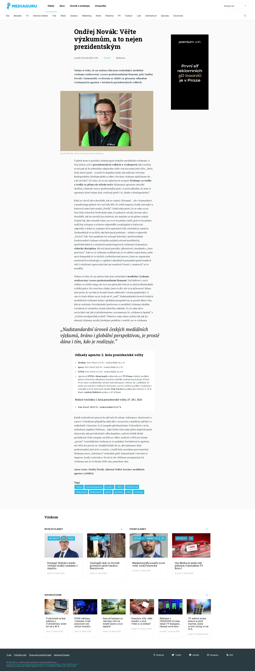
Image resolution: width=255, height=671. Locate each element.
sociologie (138, 492)
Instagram (214, 655)
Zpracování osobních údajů (40, 655)
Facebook (160, 655)
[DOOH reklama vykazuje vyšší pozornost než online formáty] (85, 618)
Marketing (86, 16)
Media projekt (96, 492)
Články (51, 6)
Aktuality (18, 16)
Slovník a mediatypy (80, 6)
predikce (109, 487)
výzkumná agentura (94, 487)
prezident (119, 492)
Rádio (63, 16)
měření (108, 492)
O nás (9, 655)
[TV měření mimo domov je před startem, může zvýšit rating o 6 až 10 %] (199, 618)
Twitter (178, 655)
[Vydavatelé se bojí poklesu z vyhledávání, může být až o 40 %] (57, 618)
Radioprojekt (81, 492)
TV (27, 16)
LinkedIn (195, 655)
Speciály (165, 16)
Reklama (109, 16)
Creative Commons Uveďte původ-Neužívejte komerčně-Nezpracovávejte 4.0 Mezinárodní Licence (42, 664)
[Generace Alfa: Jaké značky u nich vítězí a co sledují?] (142, 618)
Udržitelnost (151, 16)
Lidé (139, 16)
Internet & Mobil (40, 16)
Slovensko (178, 16)
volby (128, 492)
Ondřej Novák (132, 487)
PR (119, 16)
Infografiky (100, 6)
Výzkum (128, 16)
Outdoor (74, 16)
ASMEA (119, 487)
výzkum (79, 487)
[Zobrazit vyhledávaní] (245, 16)
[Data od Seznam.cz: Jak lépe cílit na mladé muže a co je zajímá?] (113, 618)
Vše (7, 16)
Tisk (54, 16)
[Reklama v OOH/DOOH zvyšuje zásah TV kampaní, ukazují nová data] (170, 618)
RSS (231, 655)
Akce (62, 6)
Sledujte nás (229, 6)
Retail (98, 16)
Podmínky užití (20, 655)
